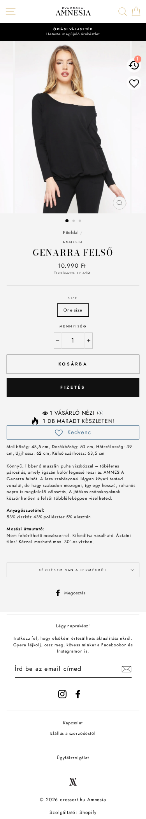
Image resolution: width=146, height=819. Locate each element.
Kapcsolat (73, 723)
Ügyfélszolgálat (73, 758)
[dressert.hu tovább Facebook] (78, 694)
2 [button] (74, 221)
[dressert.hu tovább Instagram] (62, 694)
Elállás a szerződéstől (72, 733)
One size (73, 310)
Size (73, 298)
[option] (73, 32)
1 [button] (67, 221)
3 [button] (81, 221)
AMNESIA (73, 242)
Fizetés (72, 387)
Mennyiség (73, 326)
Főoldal (71, 232)
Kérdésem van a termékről (73, 570)
